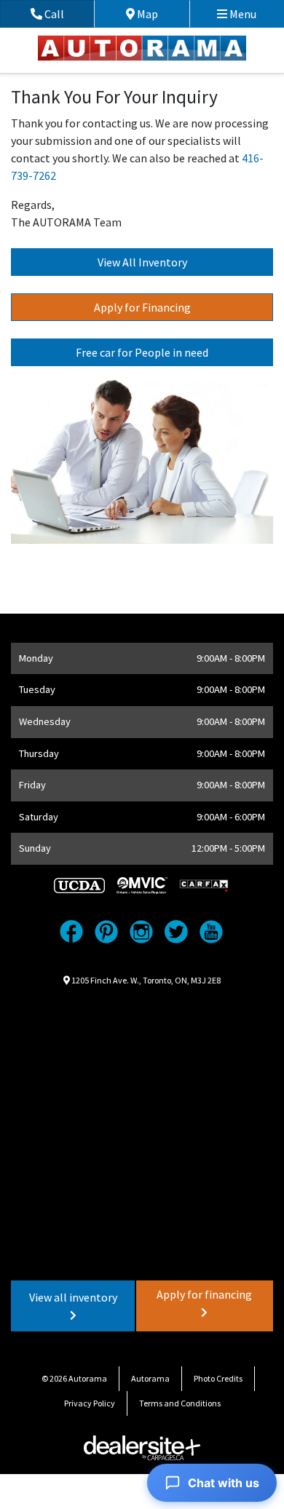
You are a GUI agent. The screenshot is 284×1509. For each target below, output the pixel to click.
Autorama (150, 1378)
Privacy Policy (89, 1403)
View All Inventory (142, 262)
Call (68, 14)
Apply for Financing (142, 307)
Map (158, 14)
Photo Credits (218, 1378)
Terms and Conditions (180, 1403)
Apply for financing (204, 1294)
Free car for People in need (142, 352)
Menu (241, 14)
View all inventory (73, 1297)
